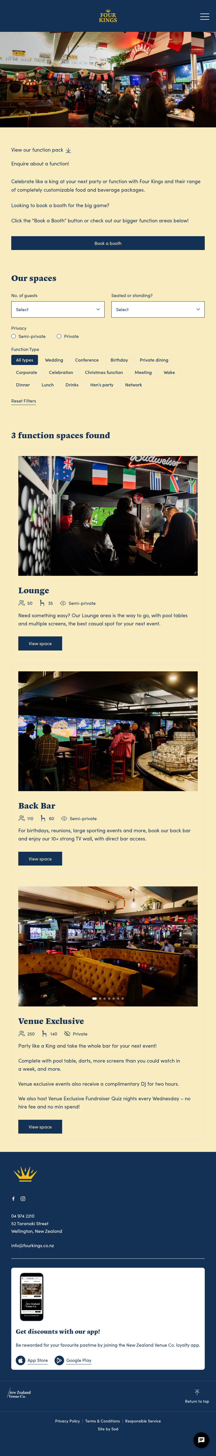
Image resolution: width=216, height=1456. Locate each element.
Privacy (18, 328)
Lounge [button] (33, 590)
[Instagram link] (23, 1198)
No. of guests (24, 295)
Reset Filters (23, 401)
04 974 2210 (22, 1216)
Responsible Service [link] (143, 1421)
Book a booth (108, 243)
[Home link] (108, 16)
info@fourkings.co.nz (32, 1245)
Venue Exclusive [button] (51, 1020)
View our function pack (37, 149)
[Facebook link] (13, 1198)
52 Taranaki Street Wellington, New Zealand (36, 1227)
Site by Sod (108, 1428)
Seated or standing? (132, 295)
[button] (204, 18)
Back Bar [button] (36, 805)
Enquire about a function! (40, 163)
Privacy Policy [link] (67, 1421)
